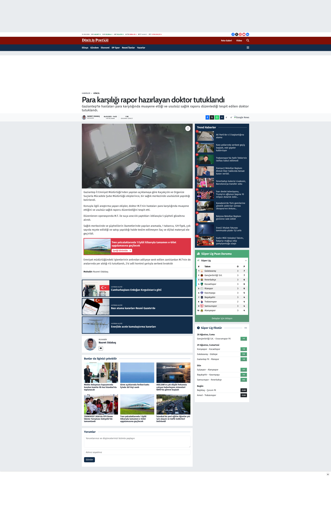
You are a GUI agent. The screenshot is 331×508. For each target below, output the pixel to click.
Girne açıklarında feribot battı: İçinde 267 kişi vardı (134, 385)
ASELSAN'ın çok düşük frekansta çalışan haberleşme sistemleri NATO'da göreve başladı (171, 387)
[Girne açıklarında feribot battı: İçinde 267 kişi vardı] (137, 372)
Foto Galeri (226, 40)
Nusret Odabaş (107, 342)
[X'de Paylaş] (212, 117)
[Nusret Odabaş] (90, 344)
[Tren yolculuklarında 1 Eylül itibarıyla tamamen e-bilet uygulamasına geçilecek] (137, 404)
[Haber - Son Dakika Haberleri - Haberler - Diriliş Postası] (95, 40)
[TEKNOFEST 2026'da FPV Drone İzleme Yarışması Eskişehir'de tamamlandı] (101, 404)
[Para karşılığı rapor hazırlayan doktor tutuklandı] (137, 156)
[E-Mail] (101, 348)
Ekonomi (105, 47)
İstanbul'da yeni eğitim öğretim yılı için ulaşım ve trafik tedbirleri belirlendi (173, 419)
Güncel (96, 93)
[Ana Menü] (248, 47)
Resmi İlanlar (128, 47)
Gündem (94, 47)
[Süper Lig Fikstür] (246, 328)
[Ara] (247, 40)
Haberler (86, 93)
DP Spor (116, 47)
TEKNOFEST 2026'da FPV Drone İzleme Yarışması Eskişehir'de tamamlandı (98, 419)
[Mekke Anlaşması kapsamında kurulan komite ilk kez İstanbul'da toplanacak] (101, 372)
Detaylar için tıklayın (222, 318)
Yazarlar (141, 47)
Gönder (89, 459)
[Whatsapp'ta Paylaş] (217, 117)
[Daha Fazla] (222, 117)
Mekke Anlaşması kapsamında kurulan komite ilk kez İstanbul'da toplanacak (100, 387)
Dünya (85, 47)
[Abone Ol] (241, 117)
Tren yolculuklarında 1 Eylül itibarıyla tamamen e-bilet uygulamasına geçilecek (133, 419)
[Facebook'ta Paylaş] (207, 117)
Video (239, 40)
